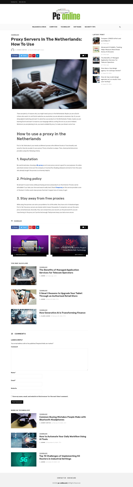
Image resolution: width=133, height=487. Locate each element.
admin (43, 276)
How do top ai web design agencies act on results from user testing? (111, 79)
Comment (14, 347)
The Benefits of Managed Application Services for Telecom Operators (59, 271)
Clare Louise (45, 316)
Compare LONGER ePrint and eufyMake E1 (111, 40)
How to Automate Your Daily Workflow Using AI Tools (62, 437)
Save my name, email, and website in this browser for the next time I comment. (40, 396)
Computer (53, 27)
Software (77, 27)
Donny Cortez (22, 50)
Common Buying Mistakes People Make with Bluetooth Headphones (62, 418)
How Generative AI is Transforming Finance (62, 313)
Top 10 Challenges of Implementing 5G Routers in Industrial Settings (59, 457)
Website (14, 388)
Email (13, 380)
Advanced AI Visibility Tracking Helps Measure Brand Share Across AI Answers (111, 49)
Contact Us (14, 2)
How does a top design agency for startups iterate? (111, 69)
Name (13, 372)
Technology (65, 27)
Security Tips (90, 27)
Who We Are (22, 2)
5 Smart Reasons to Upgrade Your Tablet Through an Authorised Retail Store (60, 294)
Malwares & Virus (39, 27)
